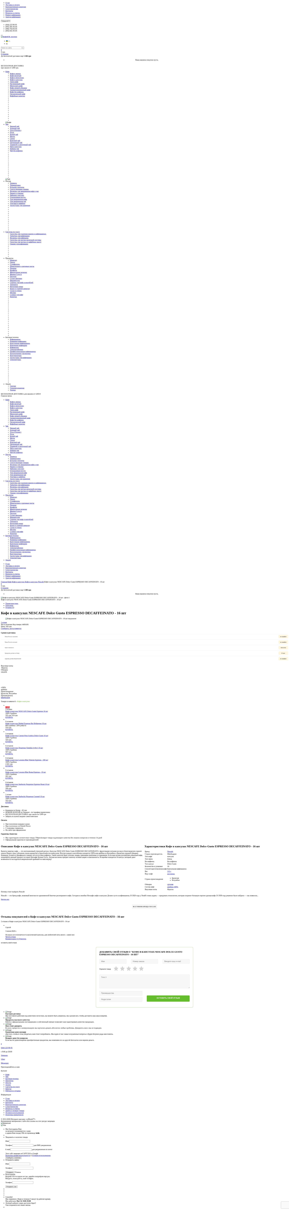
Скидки (13, 386)
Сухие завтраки (16, 278)
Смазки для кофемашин (19, 244)
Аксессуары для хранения (20, 205)
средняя (170, 884)
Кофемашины (15, 339)
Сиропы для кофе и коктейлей (21, 283)
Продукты (9, 495)
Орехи (12, 262)
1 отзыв (4, 622)
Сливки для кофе (16, 295)
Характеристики (11, 603)
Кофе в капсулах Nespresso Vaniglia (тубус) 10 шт (24, 748)
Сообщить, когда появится (11, 628)
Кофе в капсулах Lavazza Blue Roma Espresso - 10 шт (25, 772)
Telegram (4, 1055)
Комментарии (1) (12, 939)
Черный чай (14, 126)
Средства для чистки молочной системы (25, 240)
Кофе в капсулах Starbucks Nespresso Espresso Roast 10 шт (27, 784)
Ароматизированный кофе (20, 90)
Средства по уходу (12, 232)
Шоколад (13, 260)
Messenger (5, 1063)
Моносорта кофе (16, 86)
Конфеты (13, 270)
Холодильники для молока (20, 354)
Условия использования (14, 1113)
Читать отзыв (10, 937)
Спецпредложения (17, 388)
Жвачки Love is (16, 274)
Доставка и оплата (12, 5)
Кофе (7, 72)
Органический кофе (17, 94)
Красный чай (15, 141)
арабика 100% (172, 887)
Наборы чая (14, 149)
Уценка (13, 390)
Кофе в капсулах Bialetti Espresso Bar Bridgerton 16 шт (25, 723)
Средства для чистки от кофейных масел (25, 242)
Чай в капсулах (16, 147)
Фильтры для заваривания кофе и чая (24, 191)
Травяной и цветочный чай (20, 145)
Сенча (12, 139)
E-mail (7, 1149)
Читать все (5, 899)
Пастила (13, 276)
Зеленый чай (15, 128)
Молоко (13, 293)
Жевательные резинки (18, 272)
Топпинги (14, 285)
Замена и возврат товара (14, 1111)
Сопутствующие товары (19, 189)
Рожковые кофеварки (18, 341)
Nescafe (170, 851)
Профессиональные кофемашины (23, 351)
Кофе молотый (15, 76)
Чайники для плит (17, 195)
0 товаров (4, 54)
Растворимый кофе (17, 84)
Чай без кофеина (16, 151)
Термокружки (15, 185)
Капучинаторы (15, 356)
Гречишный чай (16, 143)
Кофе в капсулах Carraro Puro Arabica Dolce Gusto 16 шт (26, 736)
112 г (169, 871)
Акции (8, 560)
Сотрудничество (11, 9)
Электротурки (15, 360)
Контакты (9, 11)
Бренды (8, 1089)
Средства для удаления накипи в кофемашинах (28, 234)
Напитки (13, 297)
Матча (12, 136)
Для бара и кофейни (17, 203)
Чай (6, 124)
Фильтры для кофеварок (19, 238)
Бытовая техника (12, 536)
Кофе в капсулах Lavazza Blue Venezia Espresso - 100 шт (26, 760)
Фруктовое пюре (16, 287)
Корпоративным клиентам (15, 7)
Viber (3, 1059)
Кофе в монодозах (17, 78)
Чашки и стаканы (16, 193)
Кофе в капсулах (16, 80)
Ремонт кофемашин (12, 15)
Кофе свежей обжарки (18, 88)
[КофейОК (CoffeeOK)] (9, 37)
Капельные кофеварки (18, 345)
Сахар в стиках (16, 291)
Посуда (8, 454)
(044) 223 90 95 (6, 1048)
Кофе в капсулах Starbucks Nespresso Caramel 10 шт (25, 796)
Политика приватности (14, 1115)
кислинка (171, 874)
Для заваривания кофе (18, 199)
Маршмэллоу (15, 280)
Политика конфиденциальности (17, 1155)
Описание (9, 605)
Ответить (22, 939)
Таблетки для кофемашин (20, 236)
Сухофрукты (15, 264)
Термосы (13, 183)
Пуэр (12, 132)
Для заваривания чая (18, 201)
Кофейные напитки (17, 96)
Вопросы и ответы (12, 13)
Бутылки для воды (17, 187)
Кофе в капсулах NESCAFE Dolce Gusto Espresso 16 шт (26, 711)
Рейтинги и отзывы (13, 1091)
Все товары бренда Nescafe (144, 906)
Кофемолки (14, 347)
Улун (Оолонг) (15, 130)
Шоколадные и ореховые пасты (22, 266)
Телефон (8, 1145)
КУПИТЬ (9, 717)
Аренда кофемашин (13, 17)
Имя (7, 1141)
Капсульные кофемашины (20, 343)
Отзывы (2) (9, 607)
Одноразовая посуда (18, 197)
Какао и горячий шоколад (20, 289)
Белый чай (14, 134)
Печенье (13, 268)
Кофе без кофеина (17, 92)
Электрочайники (16, 349)
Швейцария (5, 698)
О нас (7, 3)
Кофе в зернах (15, 74)
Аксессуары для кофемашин (21, 358)
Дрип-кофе (14, 82)
